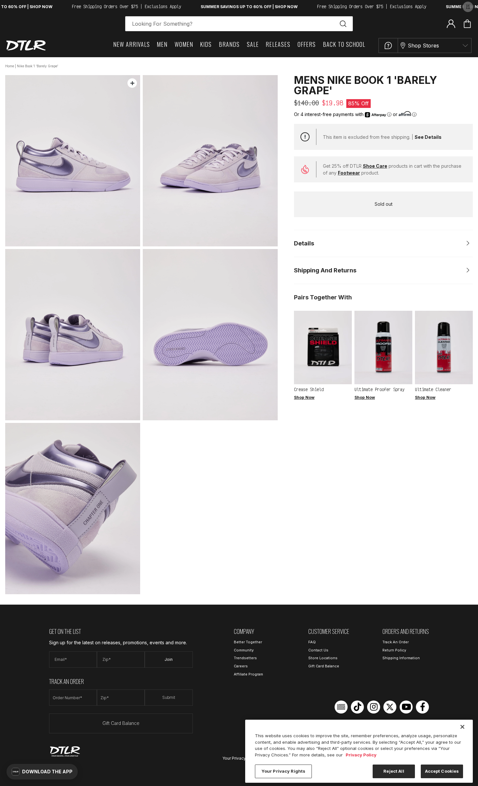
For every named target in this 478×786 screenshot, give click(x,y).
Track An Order (395, 642)
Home (9, 66)
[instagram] (373, 707)
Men (162, 44)
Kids (206, 44)
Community (244, 650)
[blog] (341, 707)
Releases (278, 44)
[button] (42, 771)
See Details (428, 137)
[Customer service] (388, 45)
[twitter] (389, 707)
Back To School (344, 44)
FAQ (312, 642)
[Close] (462, 727)
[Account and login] (451, 23)
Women (184, 44)
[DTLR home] (26, 45)
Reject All (393, 771)
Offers (307, 44)
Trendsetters (245, 658)
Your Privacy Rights (240, 758)
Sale (253, 44)
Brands (229, 44)
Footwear (349, 173)
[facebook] (422, 707)
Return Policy (394, 650)
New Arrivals (131, 44)
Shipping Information (401, 658)
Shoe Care (375, 166)
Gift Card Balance (120, 723)
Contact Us (318, 650)
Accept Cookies (442, 771)
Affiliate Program (248, 674)
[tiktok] (357, 707)
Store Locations (323, 658)
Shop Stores (423, 45)
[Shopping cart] (467, 24)
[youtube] (406, 707)
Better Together (248, 642)
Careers (241, 666)
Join (169, 659)
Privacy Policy (361, 754)
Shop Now (304, 397)
